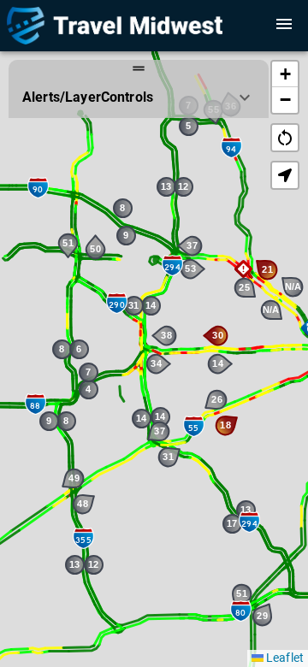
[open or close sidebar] (284, 24)
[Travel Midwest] (142, 25)
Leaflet (284, 657)
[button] (243, 269)
